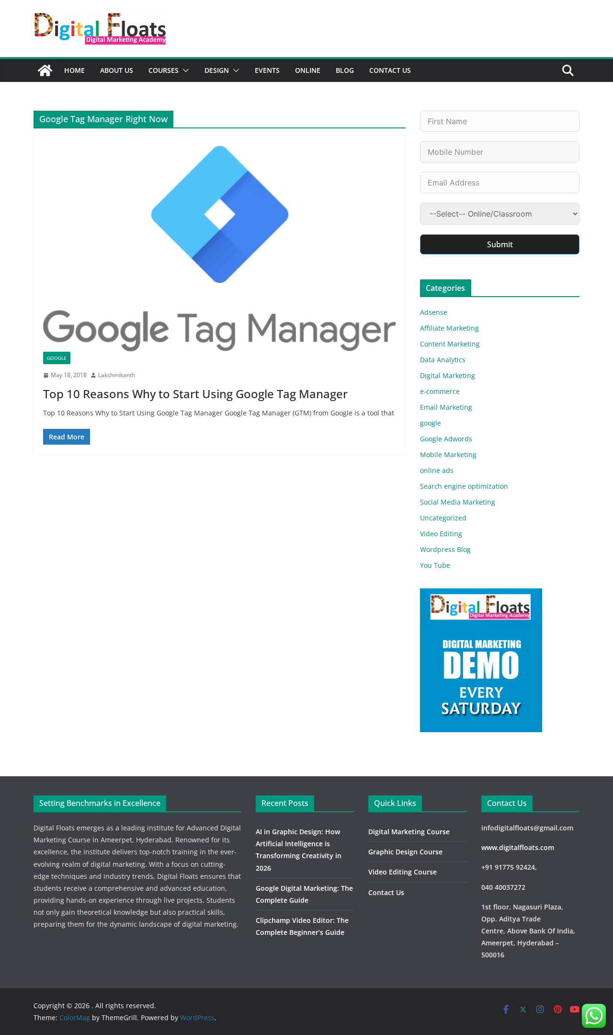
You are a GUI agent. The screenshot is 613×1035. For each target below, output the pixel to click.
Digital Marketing (447, 375)
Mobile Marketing (448, 454)
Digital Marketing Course (409, 831)
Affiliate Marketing (449, 328)
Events (267, 70)
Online (307, 70)
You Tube (435, 565)
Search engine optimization (464, 486)
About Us (116, 70)
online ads (437, 470)
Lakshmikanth (116, 375)
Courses (163, 70)
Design (216, 70)
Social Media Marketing (457, 501)
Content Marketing (450, 343)
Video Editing (441, 533)
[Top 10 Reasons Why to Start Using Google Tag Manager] (219, 249)
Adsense (433, 312)
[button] (184, 70)
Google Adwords (446, 438)
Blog (345, 70)
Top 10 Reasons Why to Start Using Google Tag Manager (195, 394)
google (57, 358)
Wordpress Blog (445, 549)
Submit (500, 244)
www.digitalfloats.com (517, 847)
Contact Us (390, 70)
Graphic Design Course (405, 851)
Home (74, 70)
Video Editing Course (402, 871)
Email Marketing (446, 407)
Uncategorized (443, 517)
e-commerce (440, 391)
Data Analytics (442, 359)
